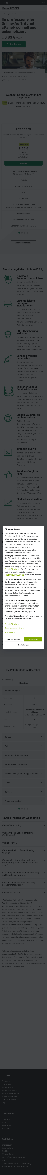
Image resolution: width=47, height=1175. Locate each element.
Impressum (10, 632)
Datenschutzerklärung (14, 574)
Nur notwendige (13, 639)
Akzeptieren (33, 639)
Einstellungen (23, 645)
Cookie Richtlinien (12, 569)
